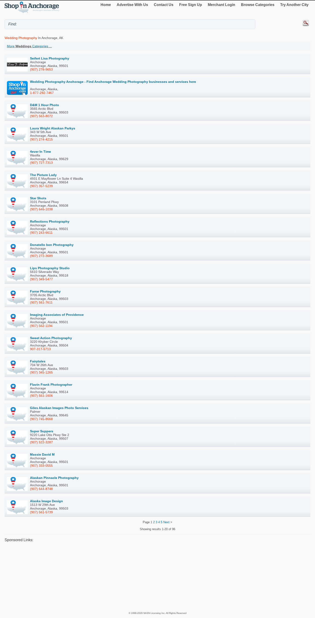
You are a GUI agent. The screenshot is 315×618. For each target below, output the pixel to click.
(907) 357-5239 (41, 186)
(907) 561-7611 (41, 302)
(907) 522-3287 (41, 442)
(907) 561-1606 (41, 395)
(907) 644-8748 (41, 489)
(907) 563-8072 (41, 116)
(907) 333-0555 (41, 465)
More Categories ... (29, 46)
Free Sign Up (190, 5)
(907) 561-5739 (41, 512)
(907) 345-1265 (41, 372)
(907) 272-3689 (41, 256)
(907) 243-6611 (41, 232)
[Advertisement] (143, 576)
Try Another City (294, 5)
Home (106, 5)
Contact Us (163, 5)
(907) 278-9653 (41, 69)
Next (166, 522)
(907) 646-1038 (41, 209)
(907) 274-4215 (41, 139)
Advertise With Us (132, 5)
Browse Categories (257, 5)
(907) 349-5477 (41, 279)
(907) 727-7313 (41, 162)
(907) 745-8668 (41, 419)
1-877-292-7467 (42, 93)
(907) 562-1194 (41, 326)
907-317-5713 (40, 349)
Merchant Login (221, 5)
